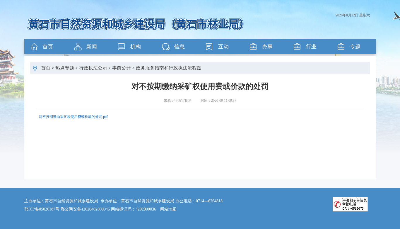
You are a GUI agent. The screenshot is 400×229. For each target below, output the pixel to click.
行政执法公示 (93, 67)
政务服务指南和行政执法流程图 (168, 67)
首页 (47, 47)
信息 (179, 47)
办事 (267, 47)
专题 (355, 47)
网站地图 (168, 209)
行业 (311, 47)
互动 (223, 47)
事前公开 (121, 67)
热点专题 (64, 67)
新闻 (91, 47)
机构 (135, 47)
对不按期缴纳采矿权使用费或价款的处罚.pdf (73, 117)
